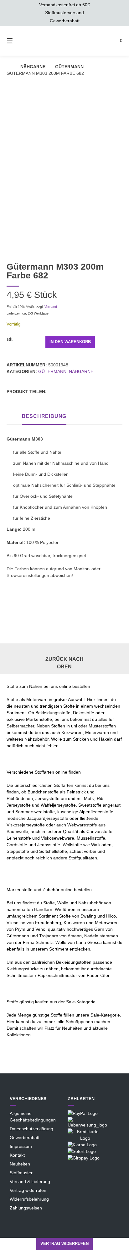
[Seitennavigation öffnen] (12, 41)
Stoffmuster (21, 1172)
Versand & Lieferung (30, 1181)
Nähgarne (32, 66)
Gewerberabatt (24, 1137)
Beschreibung (44, 416)
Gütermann (69, 66)
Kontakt (17, 1155)
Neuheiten (20, 1163)
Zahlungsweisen (26, 1207)
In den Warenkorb (70, 342)
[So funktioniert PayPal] (83, 1113)
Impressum (21, 1146)
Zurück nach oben (64, 662)
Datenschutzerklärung (31, 1128)
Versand (50, 307)
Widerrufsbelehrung (29, 1199)
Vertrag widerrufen (28, 1190)
